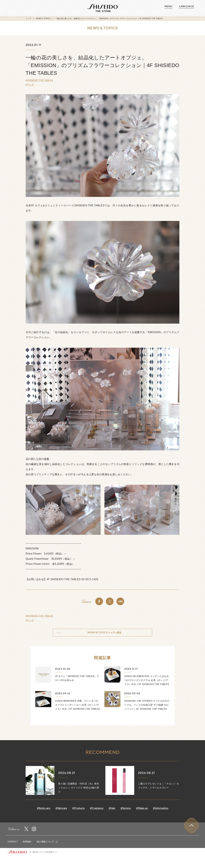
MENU (168, 6)
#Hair (112, 808)
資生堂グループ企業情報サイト (45, 852)
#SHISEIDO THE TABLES (39, 80)
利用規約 (27, 841)
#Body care (43, 808)
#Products (78, 808)
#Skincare (61, 808)
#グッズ (30, 84)
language (186, 6)
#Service (125, 808)
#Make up (142, 808)
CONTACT (13, 841)
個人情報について (46, 841)
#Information (160, 808)
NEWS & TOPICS (43, 18)
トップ (28, 18)
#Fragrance (96, 808)
